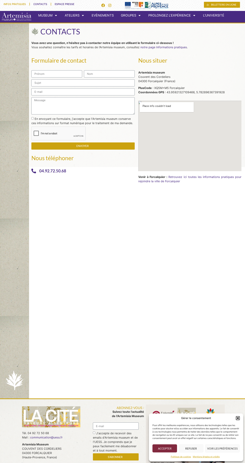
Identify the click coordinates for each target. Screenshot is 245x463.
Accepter (165, 448)
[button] (238, 418)
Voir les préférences (222, 448)
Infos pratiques (15, 4)
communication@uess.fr (46, 437)
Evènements (103, 15)
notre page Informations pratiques (163, 47)
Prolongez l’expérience (169, 15)
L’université (213, 15)
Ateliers (72, 15)
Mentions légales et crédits (206, 456)
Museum (45, 15)
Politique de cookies (181, 456)
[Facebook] (103, 5)
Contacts (40, 4)
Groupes (128, 15)
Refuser (191, 448)
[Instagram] (109, 5)
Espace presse (64, 4)
